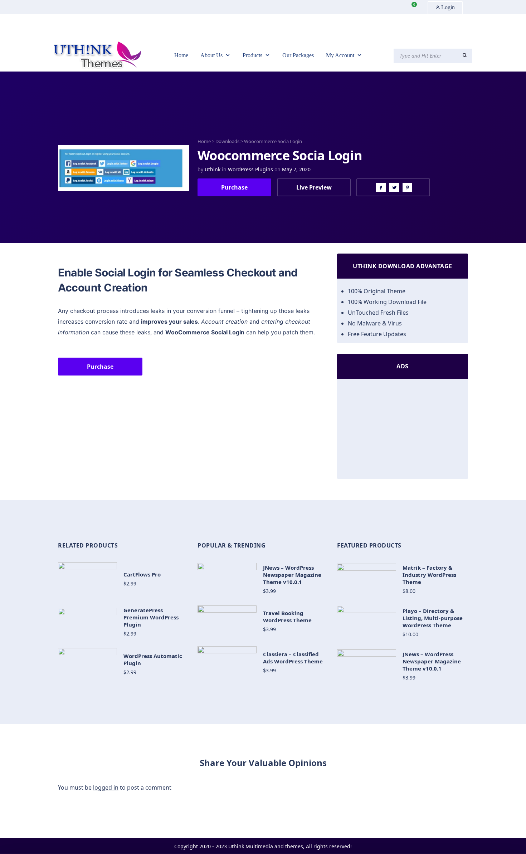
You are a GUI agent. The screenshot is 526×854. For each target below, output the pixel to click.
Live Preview (314, 187)
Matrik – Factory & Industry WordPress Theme (429, 574)
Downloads (227, 141)
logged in (105, 787)
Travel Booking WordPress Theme (287, 616)
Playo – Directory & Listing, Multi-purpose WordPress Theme (433, 618)
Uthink (212, 169)
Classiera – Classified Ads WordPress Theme (293, 658)
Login (447, 7)
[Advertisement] (402, 430)
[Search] (464, 55)
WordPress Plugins (250, 169)
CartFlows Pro (142, 574)
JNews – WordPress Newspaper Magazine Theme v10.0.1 (292, 574)
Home (204, 141)
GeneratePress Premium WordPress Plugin (151, 617)
